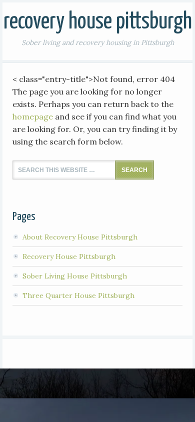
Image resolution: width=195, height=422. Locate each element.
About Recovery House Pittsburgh (80, 237)
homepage (32, 117)
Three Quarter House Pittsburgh (78, 295)
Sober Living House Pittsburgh (74, 276)
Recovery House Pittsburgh (98, 22)
